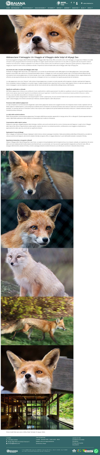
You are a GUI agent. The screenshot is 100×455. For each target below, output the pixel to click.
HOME (8, 8)
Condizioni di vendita (78, 439)
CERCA (89, 8)
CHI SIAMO (51, 8)
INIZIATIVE (75, 8)
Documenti (75, 445)
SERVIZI (59, 8)
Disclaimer (75, 441)
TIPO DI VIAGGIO (27, 8)
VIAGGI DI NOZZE (40, 8)
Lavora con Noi (76, 438)
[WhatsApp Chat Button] (96, 451)
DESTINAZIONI (15, 8)
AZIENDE (66, 8)
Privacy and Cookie (77, 443)
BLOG (82, 8)
